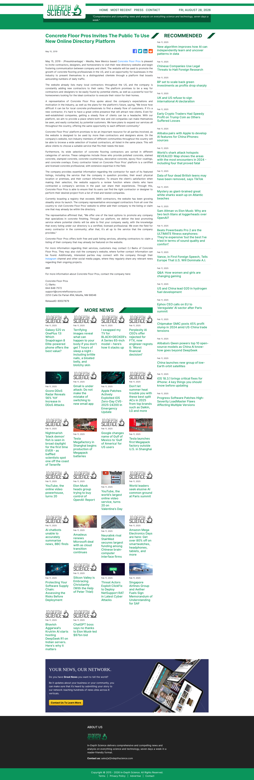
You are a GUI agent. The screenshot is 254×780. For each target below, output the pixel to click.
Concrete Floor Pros (129, 61)
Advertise (135, 775)
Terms (101, 775)
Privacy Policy (118, 775)
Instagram (50, 258)
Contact (149, 775)
